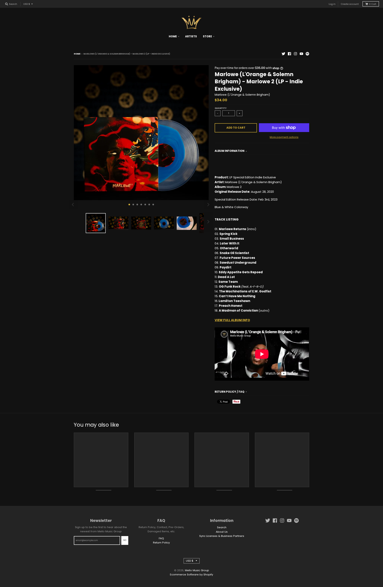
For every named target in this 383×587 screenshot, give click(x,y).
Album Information (229, 151)
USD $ (26, 4)
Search (221, 527)
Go (124, 540)
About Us (222, 532)
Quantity (220, 108)
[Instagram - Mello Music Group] (295, 54)
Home (77, 53)
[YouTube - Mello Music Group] (301, 54)
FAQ (161, 538)
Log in (332, 4)
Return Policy (161, 542)
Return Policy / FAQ (229, 392)
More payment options (284, 137)
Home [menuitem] (173, 36)
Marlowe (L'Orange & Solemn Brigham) (242, 95)
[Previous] (73, 204)
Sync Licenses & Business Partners (221, 536)
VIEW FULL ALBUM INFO (232, 320)
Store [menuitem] (207, 36)
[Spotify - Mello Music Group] (307, 54)
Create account (350, 4)
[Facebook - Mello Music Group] (289, 54)
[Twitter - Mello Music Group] (283, 54)
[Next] (208, 204)
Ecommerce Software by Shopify (191, 574)
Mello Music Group (197, 570)
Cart (372, 4)
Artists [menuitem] (191, 36)
